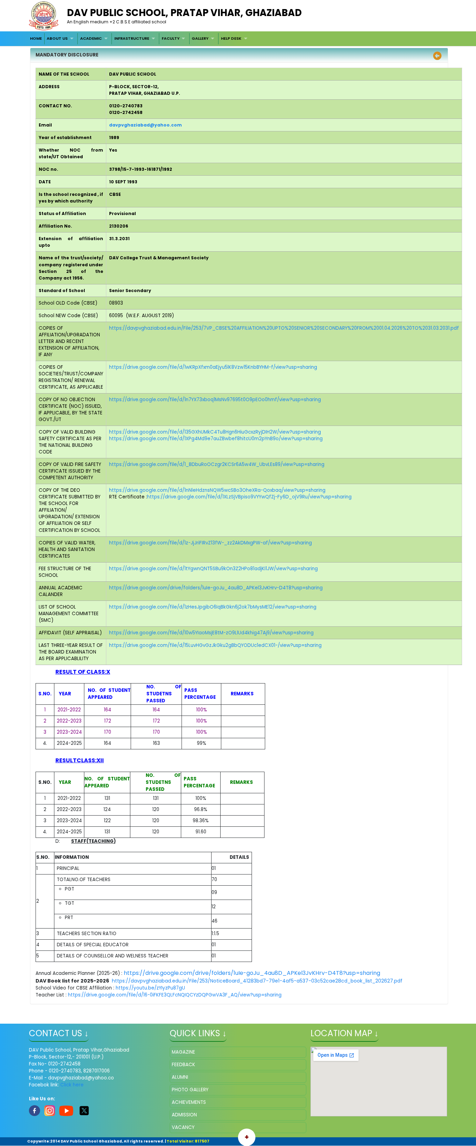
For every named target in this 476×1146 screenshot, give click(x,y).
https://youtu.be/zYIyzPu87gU (150, 988)
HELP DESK (231, 38)
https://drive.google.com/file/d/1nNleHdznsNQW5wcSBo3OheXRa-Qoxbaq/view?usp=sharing (217, 490)
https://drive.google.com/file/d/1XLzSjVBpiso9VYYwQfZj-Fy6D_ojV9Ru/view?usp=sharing (249, 497)
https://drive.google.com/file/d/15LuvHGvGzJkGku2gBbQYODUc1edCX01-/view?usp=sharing (215, 645)
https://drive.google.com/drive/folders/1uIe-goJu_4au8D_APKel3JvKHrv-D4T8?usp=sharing (216, 588)
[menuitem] (36, 38)
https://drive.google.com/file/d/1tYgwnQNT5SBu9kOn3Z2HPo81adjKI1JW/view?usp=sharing (213, 568)
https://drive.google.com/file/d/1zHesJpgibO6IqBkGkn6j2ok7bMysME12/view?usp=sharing (212, 607)
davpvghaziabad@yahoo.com (145, 125)
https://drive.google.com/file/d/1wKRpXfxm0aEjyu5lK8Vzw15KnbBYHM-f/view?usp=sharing (213, 367)
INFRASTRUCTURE (131, 38)
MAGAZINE (183, 1052)
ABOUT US (57, 38)
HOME (36, 38)
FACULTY (170, 38)
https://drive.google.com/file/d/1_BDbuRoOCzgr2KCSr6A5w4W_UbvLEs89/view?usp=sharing (216, 464)
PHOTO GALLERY (190, 1089)
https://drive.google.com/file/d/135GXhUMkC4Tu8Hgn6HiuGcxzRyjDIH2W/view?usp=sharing (215, 432)
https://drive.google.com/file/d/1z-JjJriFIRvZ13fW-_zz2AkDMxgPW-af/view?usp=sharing (210, 543)
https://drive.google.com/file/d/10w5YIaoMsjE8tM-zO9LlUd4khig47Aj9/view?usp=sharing (211, 632)
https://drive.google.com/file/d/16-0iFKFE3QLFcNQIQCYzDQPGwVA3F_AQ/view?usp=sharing (175, 995)
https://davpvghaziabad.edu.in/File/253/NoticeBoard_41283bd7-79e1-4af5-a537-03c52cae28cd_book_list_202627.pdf (257, 980)
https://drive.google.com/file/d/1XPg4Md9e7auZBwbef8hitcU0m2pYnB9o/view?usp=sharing (216, 438)
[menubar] (139, 38)
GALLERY (200, 38)
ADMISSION (184, 1114)
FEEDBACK (183, 1064)
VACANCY (183, 1127)
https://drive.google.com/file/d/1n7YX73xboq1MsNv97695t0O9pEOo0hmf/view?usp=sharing (215, 399)
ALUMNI (180, 1077)
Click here (72, 1085)
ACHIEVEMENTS (189, 1102)
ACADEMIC (91, 38)
